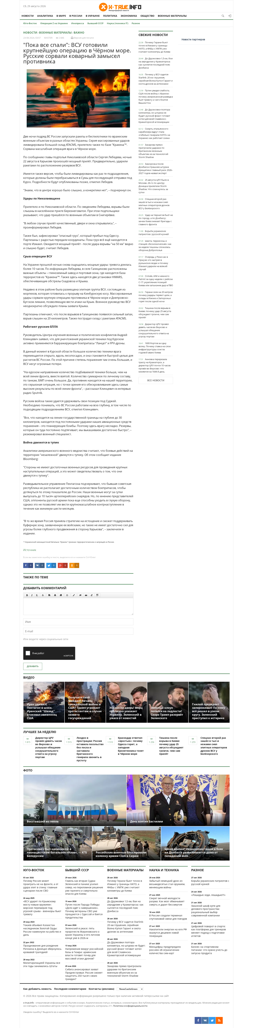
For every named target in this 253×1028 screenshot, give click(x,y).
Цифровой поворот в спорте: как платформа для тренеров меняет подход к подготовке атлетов (208, 931)
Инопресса (77, 23)
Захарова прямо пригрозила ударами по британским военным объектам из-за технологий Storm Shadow (153, 151)
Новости (28, 15)
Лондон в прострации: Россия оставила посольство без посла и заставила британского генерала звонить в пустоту (90, 749)
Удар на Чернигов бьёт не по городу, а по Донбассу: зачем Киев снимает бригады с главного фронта (156, 219)
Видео (28, 677)
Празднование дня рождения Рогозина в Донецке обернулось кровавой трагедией (42, 949)
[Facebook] (198, 1020)
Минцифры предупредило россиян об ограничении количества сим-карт (165, 950)
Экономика (129, 15)
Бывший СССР (95, 23)
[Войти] (229, 15)
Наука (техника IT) (117, 23)
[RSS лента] (219, 1020)
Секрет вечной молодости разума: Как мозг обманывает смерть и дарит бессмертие (167, 901)
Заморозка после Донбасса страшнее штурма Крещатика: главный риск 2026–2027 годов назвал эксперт (156, 168)
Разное (136, 23)
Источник (29, 550)
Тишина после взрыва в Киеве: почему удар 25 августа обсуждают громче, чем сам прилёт (155, 312)
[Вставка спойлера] (97, 595)
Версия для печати (83, 37)
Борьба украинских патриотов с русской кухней (154, 232)
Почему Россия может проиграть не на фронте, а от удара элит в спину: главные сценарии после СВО (40, 885)
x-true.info (28, 1002)
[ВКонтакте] (205, 1020)
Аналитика (45, 15)
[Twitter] (212, 1020)
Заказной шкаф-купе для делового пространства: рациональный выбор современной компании (205, 910)
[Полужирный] (27, 595)
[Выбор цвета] (74, 595)
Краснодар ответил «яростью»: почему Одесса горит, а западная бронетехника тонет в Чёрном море (131, 746)
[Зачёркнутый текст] (43, 595)
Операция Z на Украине (54, 23)
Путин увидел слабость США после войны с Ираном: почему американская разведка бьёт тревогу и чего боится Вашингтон (156, 96)
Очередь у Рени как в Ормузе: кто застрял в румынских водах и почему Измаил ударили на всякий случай (153, 263)
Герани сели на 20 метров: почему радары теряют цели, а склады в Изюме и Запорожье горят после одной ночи (156, 296)
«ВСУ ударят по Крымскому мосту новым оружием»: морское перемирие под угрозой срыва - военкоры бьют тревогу (42, 908)
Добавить (33, 666)
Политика (110, 15)
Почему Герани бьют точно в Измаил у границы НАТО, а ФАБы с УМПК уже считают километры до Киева (154, 47)
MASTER (48, 37)
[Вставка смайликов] (67, 595)
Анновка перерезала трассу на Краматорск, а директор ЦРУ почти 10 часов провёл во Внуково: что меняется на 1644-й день (154, 365)
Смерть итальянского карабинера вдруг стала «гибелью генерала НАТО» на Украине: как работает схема (154, 133)
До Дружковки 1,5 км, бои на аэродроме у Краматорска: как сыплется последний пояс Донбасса (156, 63)
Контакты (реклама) (101, 988)
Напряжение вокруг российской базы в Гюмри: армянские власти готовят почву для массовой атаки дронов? (84, 953)
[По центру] (55, 595)
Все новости (155, 380)
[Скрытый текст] (80, 595)
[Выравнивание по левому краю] (49, 595)
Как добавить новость (37, 988)
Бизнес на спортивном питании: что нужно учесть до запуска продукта (209, 950)
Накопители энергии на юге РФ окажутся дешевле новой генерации (168, 933)
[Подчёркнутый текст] (37, 595)
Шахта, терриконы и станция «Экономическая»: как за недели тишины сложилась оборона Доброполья (155, 245)
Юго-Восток (30, 23)
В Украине (93, 15)
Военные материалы (172, 15)
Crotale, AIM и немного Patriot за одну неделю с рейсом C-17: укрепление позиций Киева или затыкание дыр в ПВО (156, 280)
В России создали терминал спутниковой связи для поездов (168, 917)
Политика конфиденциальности (130, 1005)
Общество (147, 15)
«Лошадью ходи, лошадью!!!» (208, 895)
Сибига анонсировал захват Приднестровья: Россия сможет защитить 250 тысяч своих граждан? (84, 974)
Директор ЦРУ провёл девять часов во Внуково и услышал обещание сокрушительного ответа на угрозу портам (154, 330)
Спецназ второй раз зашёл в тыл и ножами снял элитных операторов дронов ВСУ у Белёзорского (154, 203)
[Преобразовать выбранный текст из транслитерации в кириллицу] (92, 595)
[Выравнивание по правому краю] (61, 595)
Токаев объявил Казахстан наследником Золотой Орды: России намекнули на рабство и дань (42, 929)
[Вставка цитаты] (86, 595)
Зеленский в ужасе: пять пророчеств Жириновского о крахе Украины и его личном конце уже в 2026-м (82, 933)
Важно (79, 32)
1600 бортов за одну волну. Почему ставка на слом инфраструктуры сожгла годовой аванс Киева (155, 348)
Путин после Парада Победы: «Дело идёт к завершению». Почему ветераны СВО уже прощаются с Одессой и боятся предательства (84, 911)
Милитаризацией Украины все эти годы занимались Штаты (41, 964)
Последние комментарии (70, 988)
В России (75, 15)
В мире (61, 15)
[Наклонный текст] (31, 595)
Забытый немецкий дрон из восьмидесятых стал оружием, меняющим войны (167, 884)
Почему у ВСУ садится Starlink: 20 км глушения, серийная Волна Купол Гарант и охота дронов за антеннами (156, 79)
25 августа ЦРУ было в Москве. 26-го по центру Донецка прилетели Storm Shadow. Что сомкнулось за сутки (154, 186)
